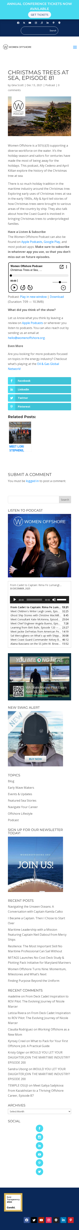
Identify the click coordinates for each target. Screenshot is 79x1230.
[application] (39, 599)
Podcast (50, 85)
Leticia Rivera (17, 1013)
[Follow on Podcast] (59, 23)
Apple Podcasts (31, 242)
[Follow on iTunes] (42, 23)
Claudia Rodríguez (20, 1029)
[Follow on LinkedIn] (47, 23)
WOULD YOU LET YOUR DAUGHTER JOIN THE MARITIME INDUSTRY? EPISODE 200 (39, 1057)
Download (57, 297)
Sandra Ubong (18, 1069)
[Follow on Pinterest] (53, 23)
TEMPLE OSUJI (18, 1085)
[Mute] (54, 600)
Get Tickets (39, 14)
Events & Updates (20, 794)
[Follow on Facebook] (18, 23)
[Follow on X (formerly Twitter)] (24, 23)
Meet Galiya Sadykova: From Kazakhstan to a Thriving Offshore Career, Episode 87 (36, 1090)
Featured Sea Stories (22, 800)
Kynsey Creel (17, 1041)
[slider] (62, 599)
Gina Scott (17, 85)
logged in (32, 481)
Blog (11, 781)
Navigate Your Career (23, 807)
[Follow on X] (34, 1220)
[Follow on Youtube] (30, 23)
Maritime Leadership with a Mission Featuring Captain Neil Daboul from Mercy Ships (37, 935)
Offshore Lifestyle (20, 814)
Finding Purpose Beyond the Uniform (33, 981)
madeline (14, 996)
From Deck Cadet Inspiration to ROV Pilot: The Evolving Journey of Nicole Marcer (38, 1001)
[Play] (15, 600)
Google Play (52, 242)
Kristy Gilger (16, 1052)
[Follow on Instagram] (36, 23)
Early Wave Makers (21, 788)
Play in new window (33, 297)
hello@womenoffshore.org (26, 338)
